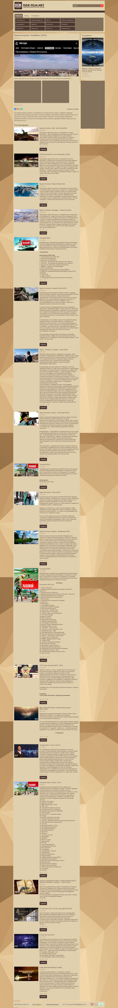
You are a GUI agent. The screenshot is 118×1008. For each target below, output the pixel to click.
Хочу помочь (37, 1004)
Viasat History (66, 28)
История (65, 24)
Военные (50, 24)
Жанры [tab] (26, 16)
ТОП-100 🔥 (20, 20)
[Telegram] (20, 109)
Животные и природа (68, 20)
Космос (49, 28)
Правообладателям (52, 1004)
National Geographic (37, 20)
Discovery (35, 28)
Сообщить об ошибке (73, 109)
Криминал (19, 28)
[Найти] (101, 5)
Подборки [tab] (18, 16)
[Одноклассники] (17, 109)
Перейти (43, 149)
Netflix (34, 24)
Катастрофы (20, 24)
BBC (49, 20)
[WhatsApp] (22, 109)
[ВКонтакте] (15, 109)
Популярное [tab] (35, 16)
